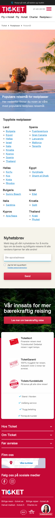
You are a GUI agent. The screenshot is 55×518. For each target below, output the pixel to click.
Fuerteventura (40, 131)
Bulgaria (10, 131)
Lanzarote (37, 138)
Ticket (4, 26)
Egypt (9, 135)
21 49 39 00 (39, 9)
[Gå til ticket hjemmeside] (13, 9)
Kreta (9, 179)
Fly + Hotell (7, 17)
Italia (8, 146)
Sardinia (10, 205)
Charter (33, 17)
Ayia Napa (11, 216)
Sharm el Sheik (40, 176)
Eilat (34, 194)
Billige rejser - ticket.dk (37, 501)
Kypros (10, 154)
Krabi (35, 216)
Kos (8, 176)
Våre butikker (26, 463)
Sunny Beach (13, 194)
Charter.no (32, 505)
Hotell (24, 17)
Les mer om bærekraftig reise (27, 320)
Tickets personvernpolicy (17, 267)
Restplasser (46, 17)
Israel (9, 142)
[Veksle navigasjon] (48, 9)
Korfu (9, 172)
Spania (10, 157)
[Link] (5, 481)
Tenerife (36, 146)
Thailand (11, 161)
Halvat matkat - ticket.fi (12, 505)
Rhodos (10, 183)
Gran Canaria (39, 135)
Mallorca (37, 142)
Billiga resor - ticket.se (12, 501)
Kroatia (10, 150)
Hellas (9, 138)
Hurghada (37, 172)
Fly (17, 17)
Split (34, 205)
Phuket (36, 219)
